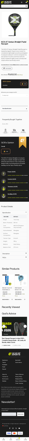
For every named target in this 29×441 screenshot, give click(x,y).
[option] (15, 25)
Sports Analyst (8, 341)
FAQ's (4, 257)
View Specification (6, 108)
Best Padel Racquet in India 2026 (12, 338)
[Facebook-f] (9, 428)
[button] (14, 108)
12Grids (6, 425)
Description (6, 253)
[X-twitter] (16, 428)
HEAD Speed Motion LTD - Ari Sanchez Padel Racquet (6, 289)
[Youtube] (19, 428)
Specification (6, 212)
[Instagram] (13, 428)
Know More (5, 85)
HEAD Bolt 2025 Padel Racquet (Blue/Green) (19, 289)
